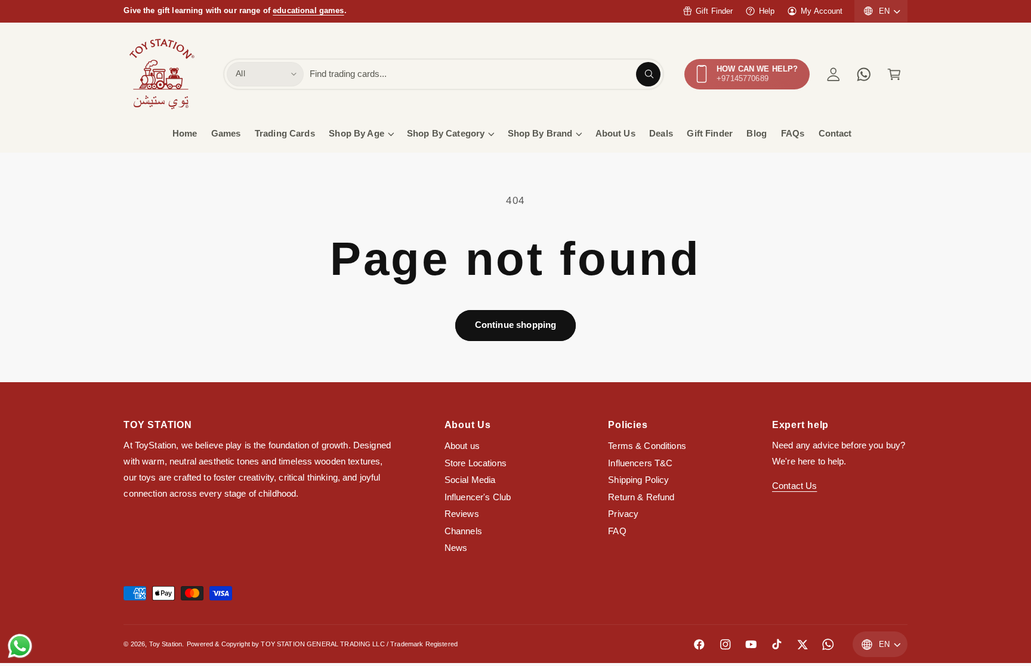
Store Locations (475, 463)
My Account (821, 11)
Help (767, 11)
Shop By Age (356, 133)
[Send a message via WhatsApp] (20, 646)
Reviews (461, 514)
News (456, 548)
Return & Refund (641, 497)
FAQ (617, 531)
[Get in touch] (864, 74)
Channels (463, 531)
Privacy (623, 514)
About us (462, 446)
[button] (894, 74)
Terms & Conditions (647, 446)
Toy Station (166, 644)
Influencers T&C (640, 463)
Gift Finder (714, 11)
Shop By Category (445, 133)
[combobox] (485, 74)
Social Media (470, 480)
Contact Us (794, 486)
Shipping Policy (638, 480)
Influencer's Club (477, 497)
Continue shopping (516, 325)
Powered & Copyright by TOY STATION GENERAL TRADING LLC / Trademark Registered (322, 644)
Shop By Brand (540, 133)
